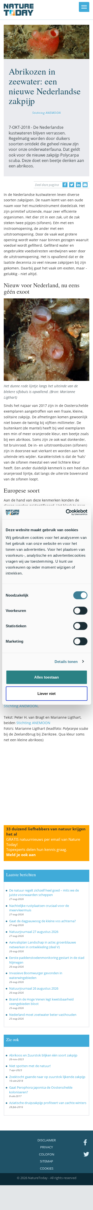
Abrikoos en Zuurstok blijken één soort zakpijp (43, 1055)
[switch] (80, 611)
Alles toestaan (46, 677)
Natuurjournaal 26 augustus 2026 (33, 988)
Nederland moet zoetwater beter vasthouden (42, 1014)
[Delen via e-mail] (85, 184)
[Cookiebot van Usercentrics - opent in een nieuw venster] (66, 512)
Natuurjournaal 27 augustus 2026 (33, 931)
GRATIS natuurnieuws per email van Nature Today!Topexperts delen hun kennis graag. (43, 847)
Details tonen (66, 661)
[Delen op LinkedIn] (78, 184)
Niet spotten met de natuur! (30, 1066)
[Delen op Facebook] (64, 184)
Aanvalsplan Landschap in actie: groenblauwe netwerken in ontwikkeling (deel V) (42, 944)
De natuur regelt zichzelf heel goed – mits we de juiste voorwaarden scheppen (44, 892)
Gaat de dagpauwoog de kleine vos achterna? (42, 921)
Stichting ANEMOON (46, 113)
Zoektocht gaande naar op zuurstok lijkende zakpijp (47, 1077)
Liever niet (46, 693)
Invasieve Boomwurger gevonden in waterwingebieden (35, 975)
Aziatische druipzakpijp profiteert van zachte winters (47, 1103)
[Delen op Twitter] (71, 184)
